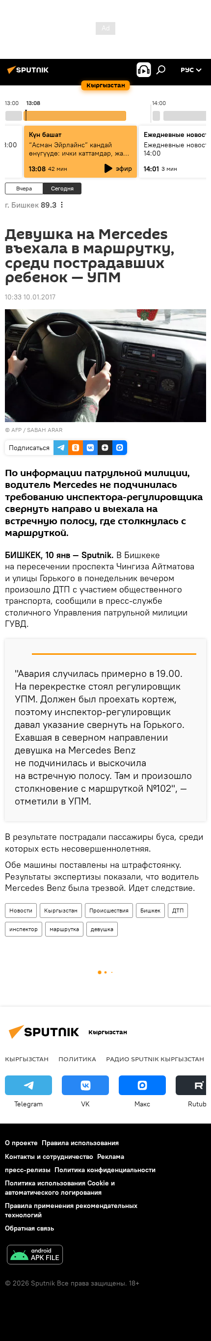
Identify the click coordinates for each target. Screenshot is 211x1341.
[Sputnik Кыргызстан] (29, 73)
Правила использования (80, 1142)
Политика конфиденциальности (105, 1169)
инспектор (23, 929)
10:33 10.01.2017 (30, 297)
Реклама (110, 1156)
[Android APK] (34, 1256)
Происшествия (109, 910)
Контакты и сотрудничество (49, 1156)
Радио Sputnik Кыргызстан (155, 1058)
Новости (20, 910)
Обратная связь (29, 1228)
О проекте (21, 1142)
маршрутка (64, 929)
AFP (16, 429)
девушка (102, 929)
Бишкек (150, 910)
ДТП (178, 910)
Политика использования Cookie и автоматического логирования (60, 1188)
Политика (77, 1058)
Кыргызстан (61, 910)
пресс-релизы (28, 1169)
